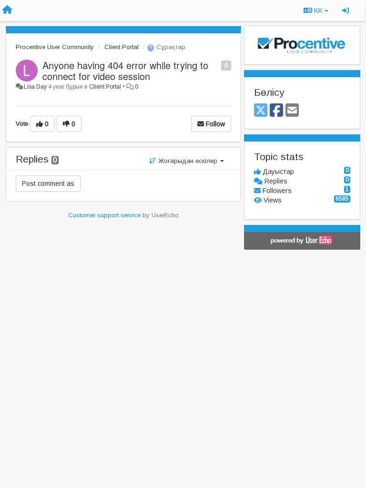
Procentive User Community (55, 47)
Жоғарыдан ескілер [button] (187, 160)
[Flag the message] (216, 65)
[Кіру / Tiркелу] (345, 10)
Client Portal (121, 47)
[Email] (292, 110)
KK (318, 10)
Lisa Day (35, 86)
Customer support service (104, 215)
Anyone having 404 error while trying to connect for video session (125, 70)
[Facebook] (276, 110)
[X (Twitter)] (260, 110)
